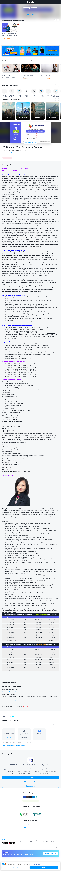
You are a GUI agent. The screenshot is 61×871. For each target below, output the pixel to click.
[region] (30, 866)
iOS (12, 736)
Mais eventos (31, 786)
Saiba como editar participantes (10, 700)
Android (9, 737)
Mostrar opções (55, 847)
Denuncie (25, 706)
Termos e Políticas (5, 859)
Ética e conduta (14, 859)
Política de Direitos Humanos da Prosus (26, 859)
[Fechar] (59, 863)
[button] (4, 864)
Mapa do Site (38, 859)
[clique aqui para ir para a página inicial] (30, 2)
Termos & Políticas (35, 864)
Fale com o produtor (31, 782)
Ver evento (30, 14)
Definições (15, 867)
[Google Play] (12, 843)
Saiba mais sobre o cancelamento (11, 692)
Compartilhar (32, 142)
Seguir (31, 777)
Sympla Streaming (19, 155)
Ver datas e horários (7, 153)
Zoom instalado (40, 736)
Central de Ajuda (26, 824)
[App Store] (5, 843)
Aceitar (44, 867)
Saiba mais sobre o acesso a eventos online (13, 745)
